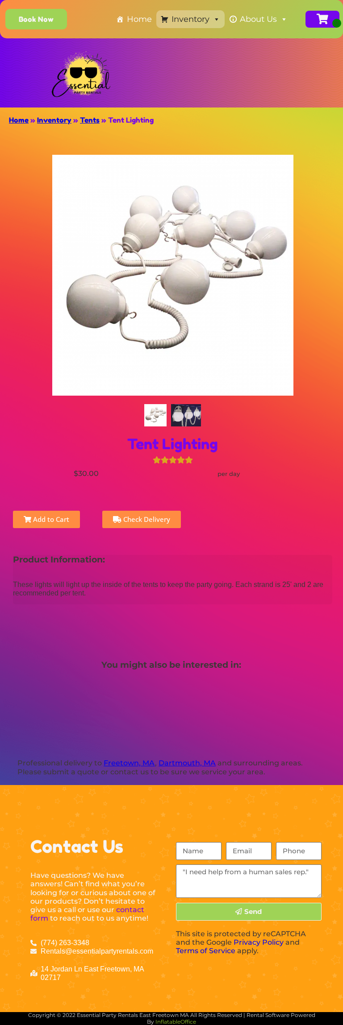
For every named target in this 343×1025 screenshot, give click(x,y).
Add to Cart (50, 519)
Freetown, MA (129, 763)
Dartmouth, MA (187, 763)
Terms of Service (205, 950)
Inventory (190, 19)
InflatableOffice (175, 1021)
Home (139, 19)
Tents (90, 120)
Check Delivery (145, 519)
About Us (258, 19)
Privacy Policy (259, 942)
